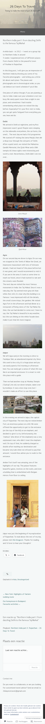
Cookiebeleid (14, 714)
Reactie (35, 667)
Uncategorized (23, 579)
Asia (14, 579)
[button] (9, 405)
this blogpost (17, 540)
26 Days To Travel (22, 6)
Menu (22, 31)
